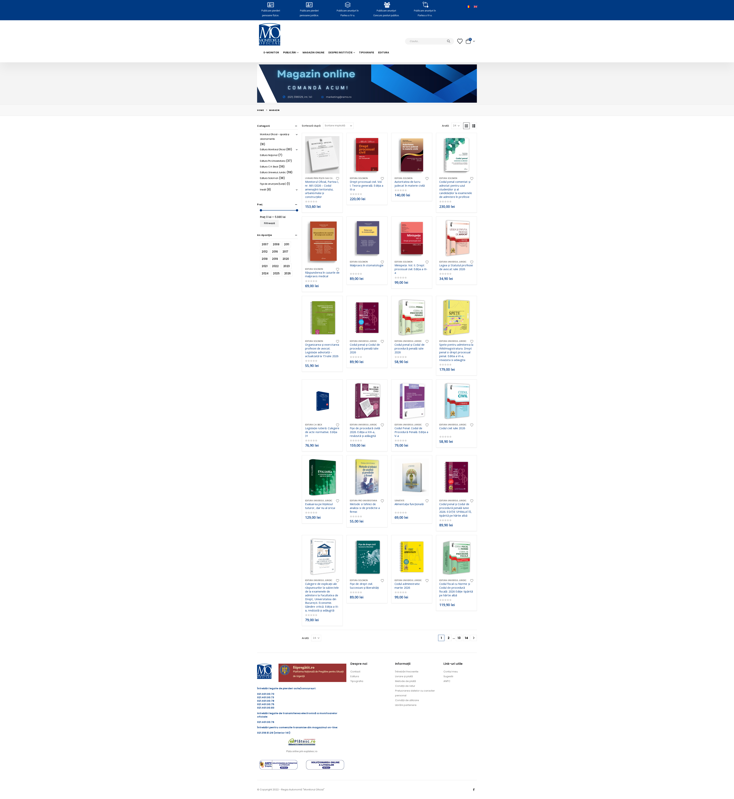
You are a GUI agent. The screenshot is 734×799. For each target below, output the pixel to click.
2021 (264, 266)
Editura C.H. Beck (313, 424)
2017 (285, 252)
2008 (276, 244)
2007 (265, 244)
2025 (276, 273)
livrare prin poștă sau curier (321, 178)
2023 (286, 266)
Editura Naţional (268, 155)
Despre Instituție (340, 52)
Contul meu (450, 671)
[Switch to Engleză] (475, 6)
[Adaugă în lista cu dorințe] (337, 178)
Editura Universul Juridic (452, 261)
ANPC (446, 681)
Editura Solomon (359, 178)
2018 (264, 259)
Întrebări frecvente (406, 671)
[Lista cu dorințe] (460, 41)
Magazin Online (313, 52)
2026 (287, 273)
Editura (383, 52)
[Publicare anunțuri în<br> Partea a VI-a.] (425, 5)
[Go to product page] (322, 155)
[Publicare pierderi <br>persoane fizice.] (271, 5)
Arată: (445, 126)
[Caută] (448, 41)
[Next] (474, 638)
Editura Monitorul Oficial (273, 149)
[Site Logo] (269, 34)
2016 (275, 252)
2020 (286, 259)
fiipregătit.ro (303, 667)
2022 (275, 266)
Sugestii (448, 676)
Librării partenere (406, 705)
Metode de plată (405, 681)
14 (466, 638)
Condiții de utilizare (407, 700)
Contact (355, 671)
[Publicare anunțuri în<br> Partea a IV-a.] (348, 5)
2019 (275, 259)
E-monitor (271, 52)
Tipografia (356, 681)
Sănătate (399, 500)
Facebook (474, 789)
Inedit (263, 189)
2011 (286, 244)
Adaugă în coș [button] (333, 142)
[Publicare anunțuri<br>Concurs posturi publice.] (386, 5)
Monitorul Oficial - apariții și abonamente (274, 137)
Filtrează (269, 223)
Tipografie (366, 52)
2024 (265, 273)
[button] (466, 126)
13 (459, 638)
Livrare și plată (404, 676)
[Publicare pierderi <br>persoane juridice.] (309, 5)
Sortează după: (311, 126)
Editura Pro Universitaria (363, 500)
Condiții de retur (405, 686)
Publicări (289, 52)
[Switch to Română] (468, 6)
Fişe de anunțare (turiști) (273, 183)
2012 (264, 252)
